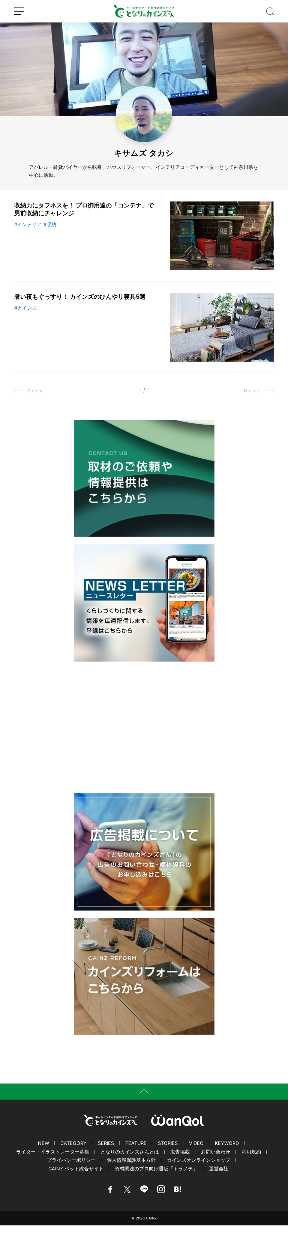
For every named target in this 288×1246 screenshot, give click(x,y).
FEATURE (136, 1143)
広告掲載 (180, 1152)
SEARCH (270, 11)
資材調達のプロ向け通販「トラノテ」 (156, 1168)
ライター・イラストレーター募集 (52, 1152)
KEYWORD (227, 1143)
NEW (43, 1143)
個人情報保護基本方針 (131, 1160)
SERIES (106, 1143)
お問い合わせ (215, 1152)
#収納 (50, 224)
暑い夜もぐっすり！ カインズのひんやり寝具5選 (80, 296)
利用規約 (251, 1152)
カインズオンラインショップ (198, 1160)
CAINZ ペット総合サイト (76, 1168)
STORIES (168, 1143)
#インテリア (28, 224)
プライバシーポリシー (71, 1160)
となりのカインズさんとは (129, 1152)
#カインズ (25, 308)
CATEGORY (73, 1143)
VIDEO (196, 1143)
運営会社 (218, 1168)
